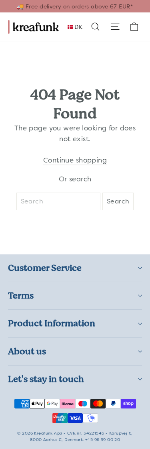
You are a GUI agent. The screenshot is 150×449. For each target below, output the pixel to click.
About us (27, 351)
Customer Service (45, 268)
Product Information (51, 323)
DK (77, 26)
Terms (21, 295)
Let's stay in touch (46, 379)
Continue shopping (75, 160)
